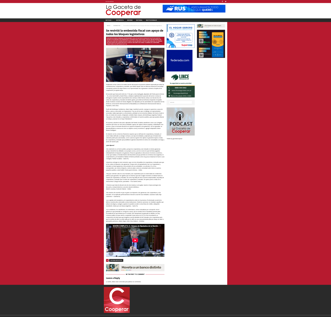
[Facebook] (222, 1)
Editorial (139, 20)
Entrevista (120, 20)
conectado (122, 281)
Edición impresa (110, 1)
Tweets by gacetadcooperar (174, 138)
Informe (130, 20)
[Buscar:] (180, 102)
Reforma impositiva (116, 260)
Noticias (108, 20)
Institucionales (151, 20)
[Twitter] (225, 1)
